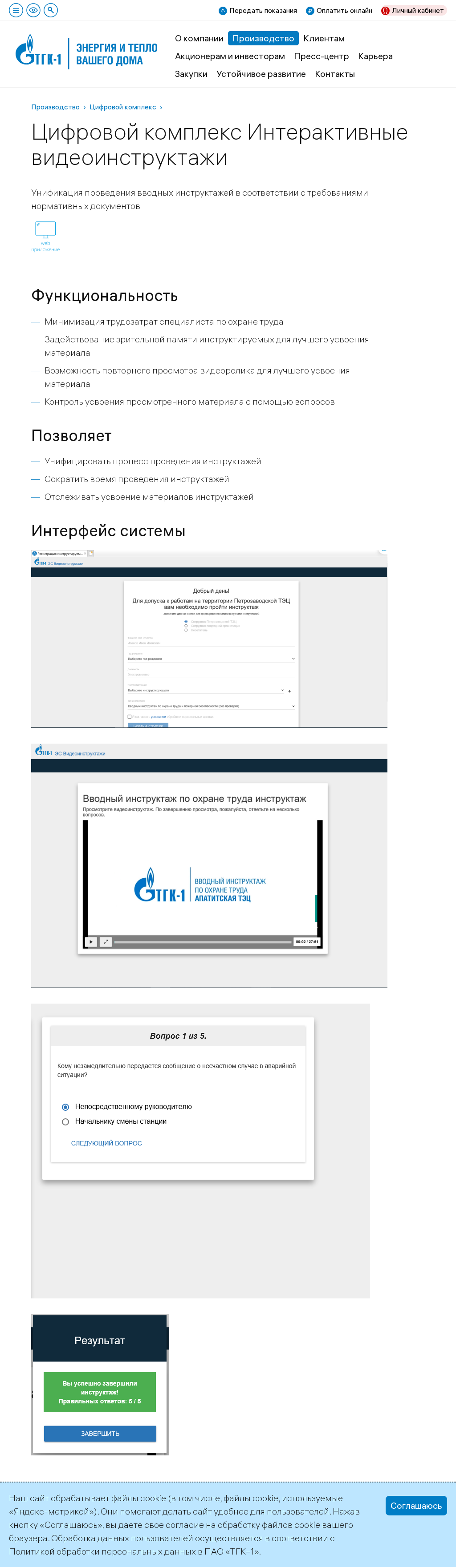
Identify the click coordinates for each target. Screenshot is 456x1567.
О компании (199, 38)
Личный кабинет (418, 10)
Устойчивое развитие (261, 73)
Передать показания (263, 10)
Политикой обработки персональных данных (102, 1551)
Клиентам (324, 38)
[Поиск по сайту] (51, 10)
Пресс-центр (321, 55)
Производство (263, 38)
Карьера (375, 55)
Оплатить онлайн (344, 10)
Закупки (191, 73)
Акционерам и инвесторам (230, 55)
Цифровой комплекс (123, 106)
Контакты (335, 73)
